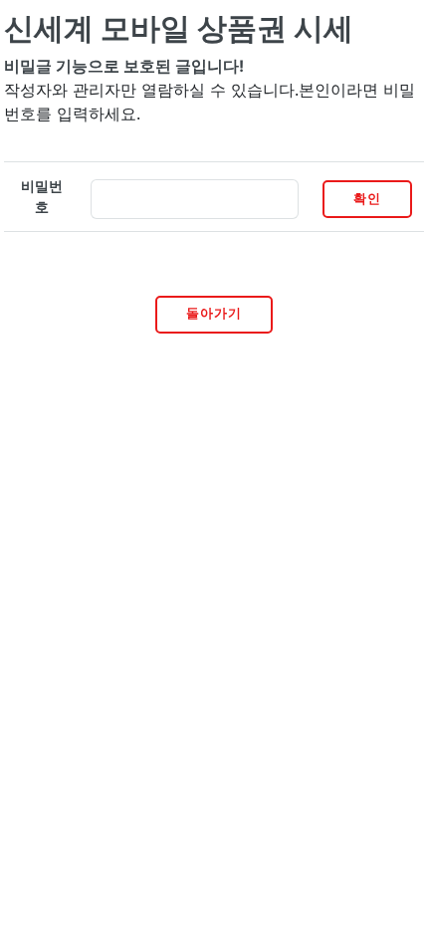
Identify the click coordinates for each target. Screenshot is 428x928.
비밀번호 (42, 196)
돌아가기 (214, 313)
